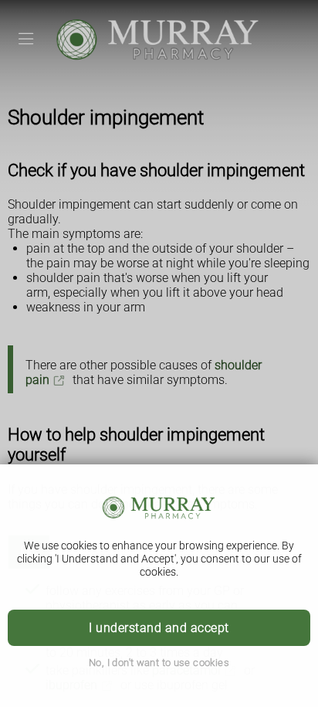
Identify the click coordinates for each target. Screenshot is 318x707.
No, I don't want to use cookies (159, 662)
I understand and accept (158, 627)
